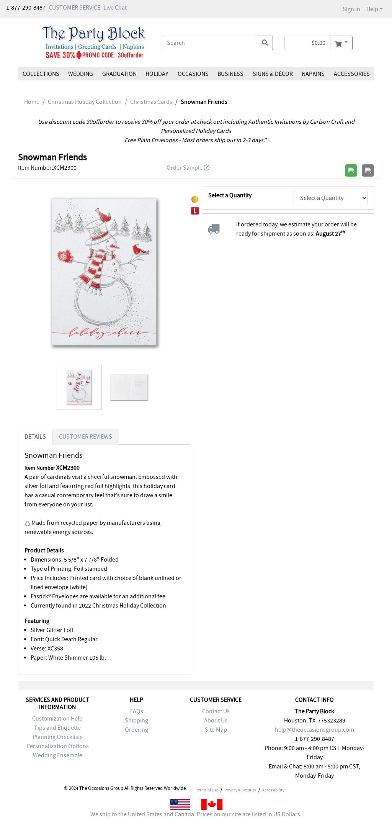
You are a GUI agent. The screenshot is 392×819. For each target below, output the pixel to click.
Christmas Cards (151, 102)
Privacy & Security (240, 790)
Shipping (136, 720)
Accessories (351, 74)
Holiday (156, 74)
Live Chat (115, 7)
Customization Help (57, 718)
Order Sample (185, 168)
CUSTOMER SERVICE (74, 7)
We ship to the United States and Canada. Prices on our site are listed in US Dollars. (196, 814)
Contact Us (216, 711)
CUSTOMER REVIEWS (85, 437)
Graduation (119, 74)
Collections (41, 74)
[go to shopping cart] (341, 43)
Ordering (136, 730)
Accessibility (273, 790)
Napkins (313, 74)
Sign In (351, 9)
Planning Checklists (58, 737)
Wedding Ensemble (57, 755)
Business (230, 74)
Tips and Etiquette (57, 728)
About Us (215, 720)
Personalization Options (57, 746)
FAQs (136, 711)
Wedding (80, 74)
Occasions (193, 74)
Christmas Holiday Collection (85, 102)
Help (372, 9)
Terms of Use (207, 790)
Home (31, 102)
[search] (265, 43)
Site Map (216, 730)
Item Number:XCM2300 (47, 168)
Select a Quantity (230, 195)
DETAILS (35, 437)
